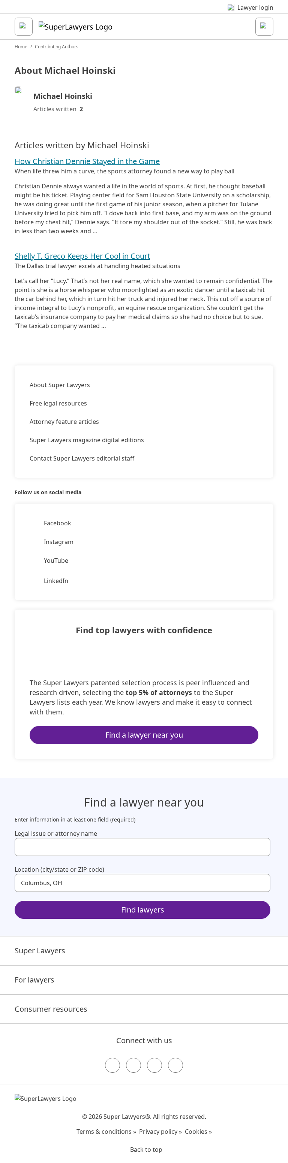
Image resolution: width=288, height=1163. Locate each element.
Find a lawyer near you (144, 735)
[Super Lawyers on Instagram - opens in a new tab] (133, 1065)
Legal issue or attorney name (56, 833)
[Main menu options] (24, 27)
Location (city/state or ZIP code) (59, 869)
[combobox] (142, 847)
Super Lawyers (40, 950)
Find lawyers (142, 910)
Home (21, 46)
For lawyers (34, 980)
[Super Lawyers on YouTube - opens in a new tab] (154, 1065)
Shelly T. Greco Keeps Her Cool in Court (82, 256)
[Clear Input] (261, 846)
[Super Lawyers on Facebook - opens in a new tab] (112, 1065)
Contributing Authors (56, 46)
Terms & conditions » (106, 1131)
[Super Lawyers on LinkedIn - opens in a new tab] (175, 1065)
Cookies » (198, 1131)
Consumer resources (51, 1009)
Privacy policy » (160, 1131)
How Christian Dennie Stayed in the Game (87, 161)
